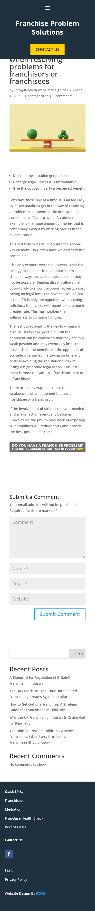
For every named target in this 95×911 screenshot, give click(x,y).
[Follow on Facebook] (9, 854)
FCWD (41, 893)
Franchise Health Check (24, 818)
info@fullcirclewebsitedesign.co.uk (42, 90)
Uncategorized (37, 96)
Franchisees (14, 800)
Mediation (13, 809)
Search (77, 653)
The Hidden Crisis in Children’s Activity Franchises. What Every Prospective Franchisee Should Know (41, 736)
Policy (22, 879)
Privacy (11, 879)
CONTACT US (47, 49)
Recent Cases (16, 827)
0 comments (63, 96)
